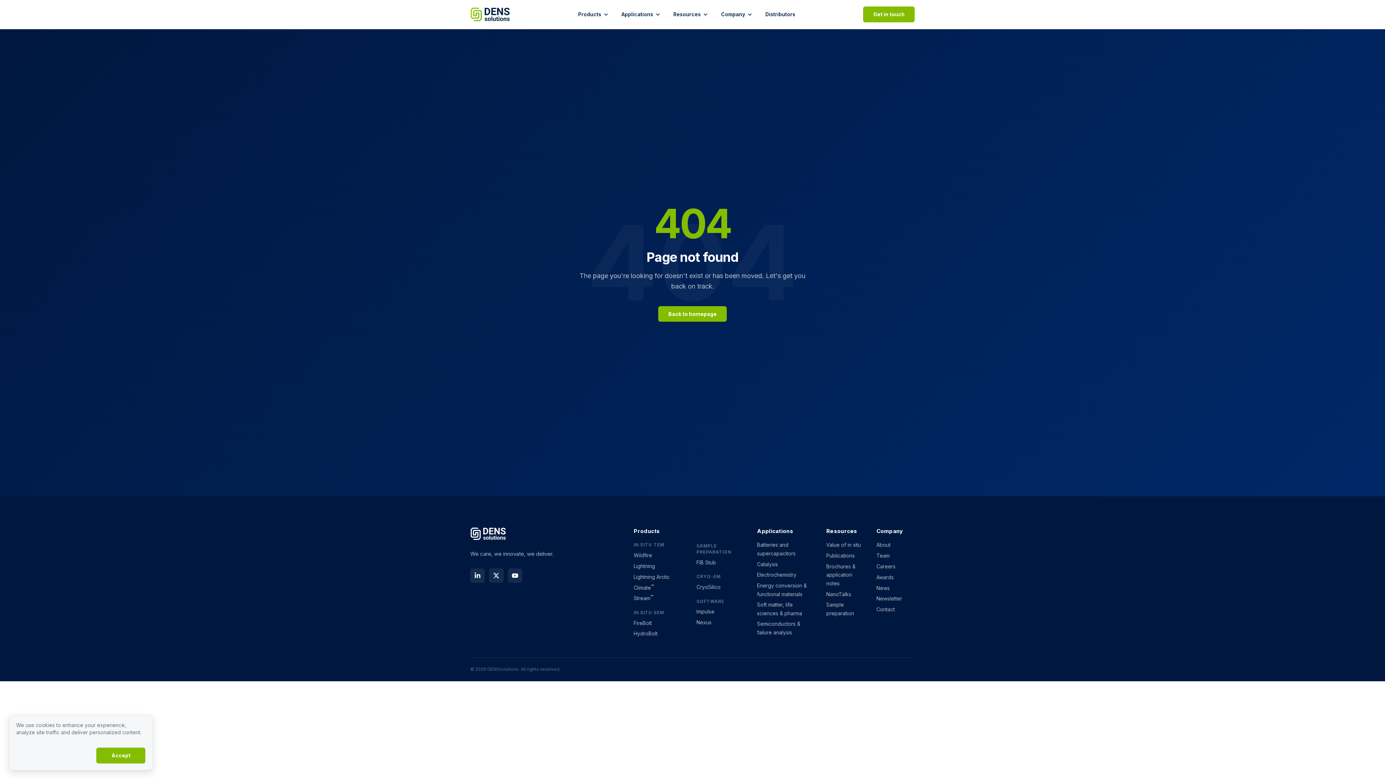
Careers (886, 566)
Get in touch (889, 14)
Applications (637, 14)
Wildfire (643, 555)
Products (589, 14)
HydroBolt (646, 633)
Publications (840, 556)
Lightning (644, 566)
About (883, 545)
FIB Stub (706, 562)
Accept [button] (121, 755)
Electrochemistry (776, 575)
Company (733, 14)
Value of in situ (843, 545)
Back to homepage (692, 314)
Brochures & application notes (841, 574)
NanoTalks (838, 594)
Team (883, 556)
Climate (644, 588)
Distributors (780, 14)
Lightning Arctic (652, 577)
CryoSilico (708, 587)
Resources (687, 14)
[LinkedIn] (477, 575)
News (883, 588)
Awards (885, 577)
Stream (643, 598)
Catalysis (767, 564)
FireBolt (643, 623)
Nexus (704, 622)
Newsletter (889, 598)
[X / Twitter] (496, 575)
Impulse (705, 611)
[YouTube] (515, 575)
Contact (885, 609)
